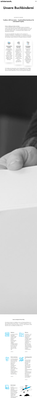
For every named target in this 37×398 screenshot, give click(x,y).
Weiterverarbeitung (14, 357)
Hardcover (12, 332)
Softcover (26, 332)
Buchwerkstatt (13, 385)
